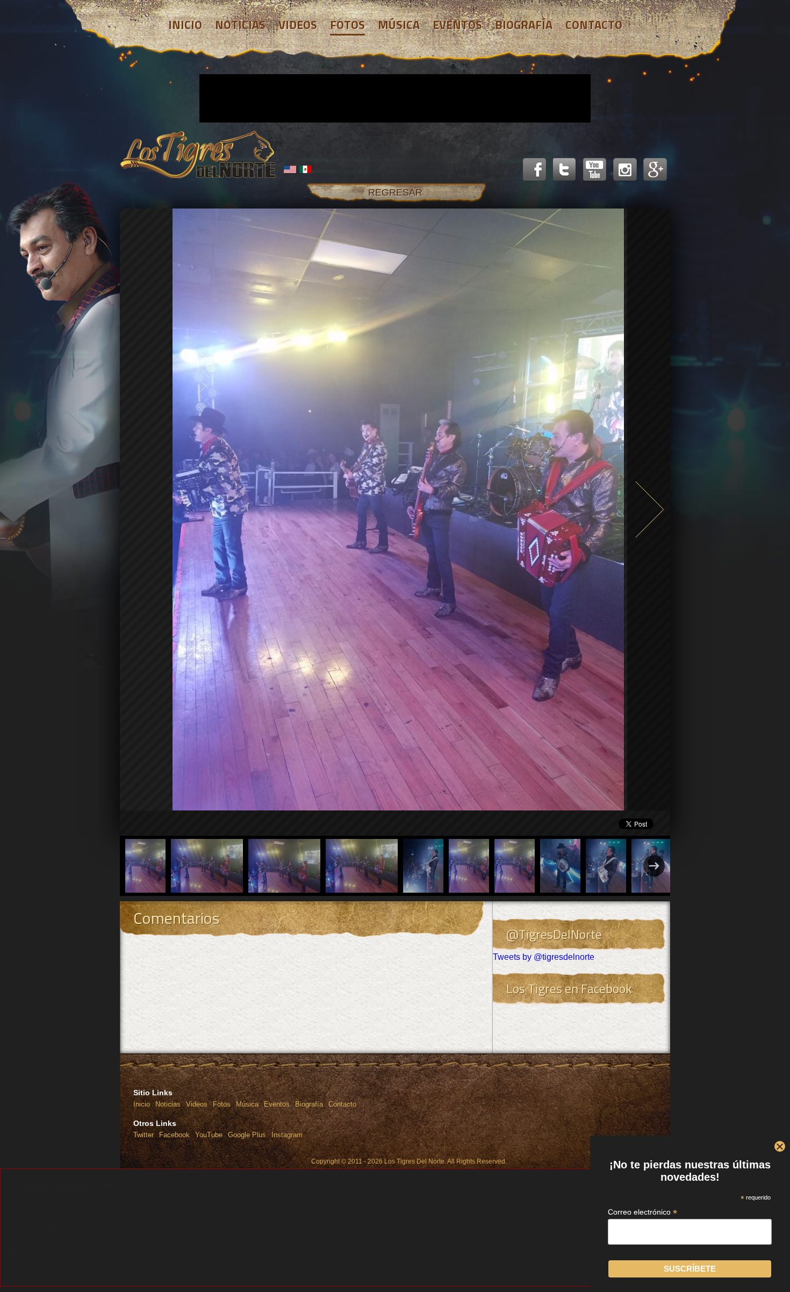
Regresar (395, 192)
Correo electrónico (643, 1212)
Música (247, 1104)
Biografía (309, 1104)
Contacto (342, 1104)
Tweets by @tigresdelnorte (543, 956)
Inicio (141, 1104)
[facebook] (535, 170)
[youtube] (595, 170)
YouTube (208, 1135)
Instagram (287, 1135)
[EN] (290, 169)
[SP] (305, 169)
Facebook (174, 1135)
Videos (196, 1104)
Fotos (222, 1104)
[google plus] (655, 170)
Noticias (168, 1104)
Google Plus (247, 1135)
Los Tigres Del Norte (198, 155)
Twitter (143, 1135)
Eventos (277, 1104)
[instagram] (625, 170)
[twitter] (565, 170)
